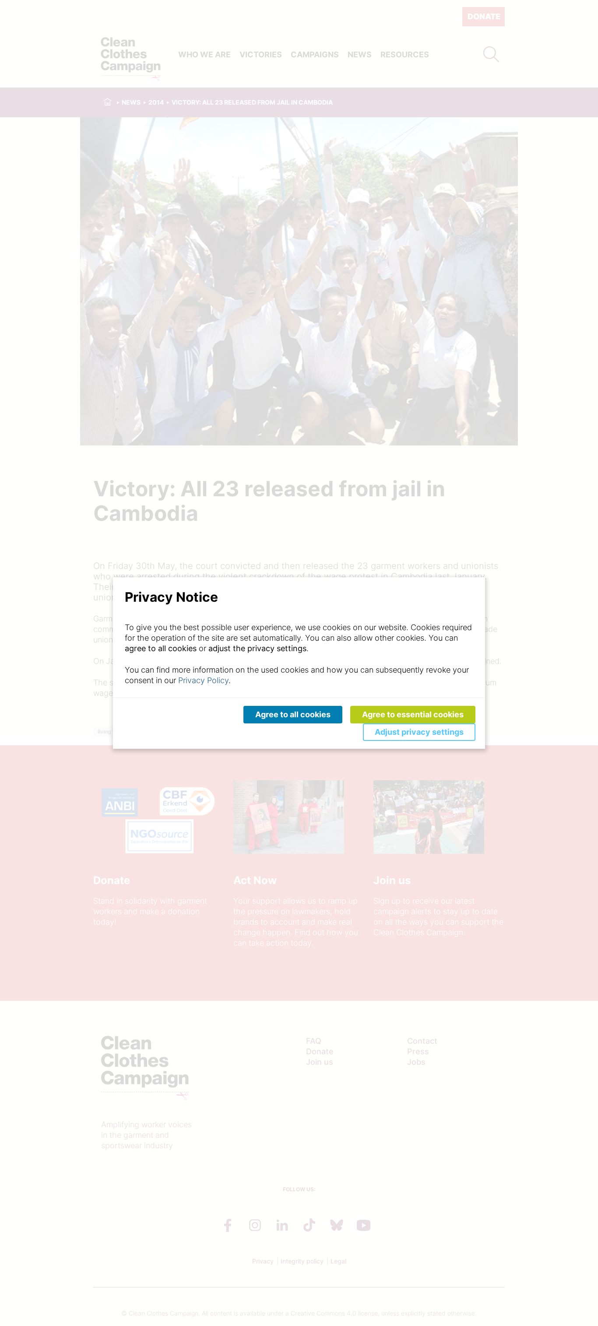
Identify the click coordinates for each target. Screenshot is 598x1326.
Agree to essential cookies (413, 714)
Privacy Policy (203, 680)
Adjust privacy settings (419, 732)
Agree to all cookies (293, 714)
